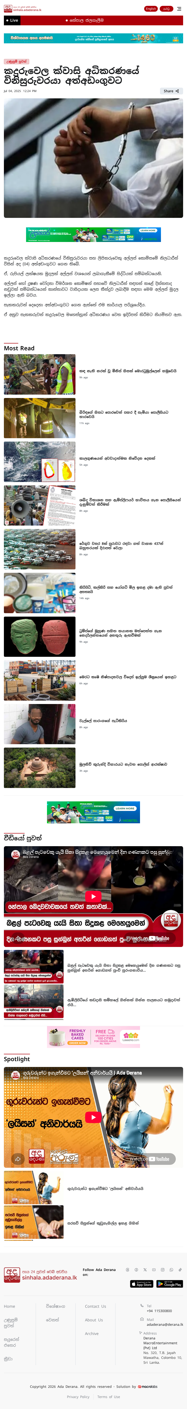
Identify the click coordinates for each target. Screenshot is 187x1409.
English (151, 9)
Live (14, 20)
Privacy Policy (78, 1397)
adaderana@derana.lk (165, 1324)
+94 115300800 (159, 1311)
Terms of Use (108, 1397)
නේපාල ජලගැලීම (63, 20)
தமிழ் (166, 9)
